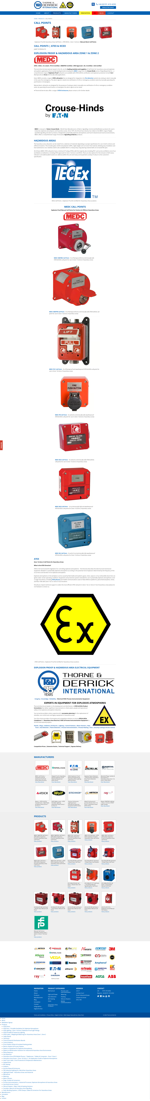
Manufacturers (71, 13)
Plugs (41, 725)
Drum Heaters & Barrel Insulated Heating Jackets (17, 1044)
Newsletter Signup (108, 7)
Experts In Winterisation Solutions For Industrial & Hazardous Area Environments (27, 1050)
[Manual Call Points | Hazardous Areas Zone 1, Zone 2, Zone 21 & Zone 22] (41, 922)
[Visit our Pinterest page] (109, 996)
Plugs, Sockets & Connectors (11, 1080)
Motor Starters (81, 725)
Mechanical (51, 991)
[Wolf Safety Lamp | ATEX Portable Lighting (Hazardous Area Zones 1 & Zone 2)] (59, 793)
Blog (102, 13)
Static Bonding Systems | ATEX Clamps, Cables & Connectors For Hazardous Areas (27, 1090)
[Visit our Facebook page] (101, 996)
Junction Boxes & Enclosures (11, 1068)
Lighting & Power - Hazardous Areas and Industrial (18, 1072)
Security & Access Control (10, 1084)
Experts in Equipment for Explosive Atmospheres (17, 1048)
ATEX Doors (6, 1026)
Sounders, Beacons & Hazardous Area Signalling (17, 1088)
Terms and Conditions (40, 1015)
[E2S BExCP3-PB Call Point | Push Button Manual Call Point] (58, 898)
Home (38, 13)
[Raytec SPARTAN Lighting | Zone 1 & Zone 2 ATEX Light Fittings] (108, 793)
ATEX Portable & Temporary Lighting (14, 1032)
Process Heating (83, 727)
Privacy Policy (50, 1015)
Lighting (61, 725)
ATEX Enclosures (63, 90)
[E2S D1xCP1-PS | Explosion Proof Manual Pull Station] (108, 898)
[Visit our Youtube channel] (106, 996)
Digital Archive (38, 1009)
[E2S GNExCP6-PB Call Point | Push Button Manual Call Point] (108, 875)
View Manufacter (39, 782)
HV (95, 13)
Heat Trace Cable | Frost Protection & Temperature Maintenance (22, 1060)
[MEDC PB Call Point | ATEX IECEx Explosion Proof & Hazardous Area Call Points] (92, 827)
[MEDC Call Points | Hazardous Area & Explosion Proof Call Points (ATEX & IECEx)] (42, 767)
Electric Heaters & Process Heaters (13, 1046)
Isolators (47, 725)
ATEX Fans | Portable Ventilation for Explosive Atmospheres (20, 1028)
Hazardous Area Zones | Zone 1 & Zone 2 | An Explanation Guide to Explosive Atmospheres (30, 1058)
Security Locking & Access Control (104, 727)
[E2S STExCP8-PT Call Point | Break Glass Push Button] (92, 852)
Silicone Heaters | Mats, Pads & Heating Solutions (18, 1086)
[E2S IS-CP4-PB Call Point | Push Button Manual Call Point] (92, 898)
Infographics (37, 1006)
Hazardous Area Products (53, 1005)
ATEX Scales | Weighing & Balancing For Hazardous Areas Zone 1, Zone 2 (24, 1034)
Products (57, 13)
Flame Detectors (8, 1052)
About (46, 13)
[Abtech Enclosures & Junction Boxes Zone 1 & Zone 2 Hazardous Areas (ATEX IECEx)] (91, 793)
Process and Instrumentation (66, 991)
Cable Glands (7, 1036)
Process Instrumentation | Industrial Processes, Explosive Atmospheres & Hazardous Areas (30, 1082)
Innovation (85, 13)
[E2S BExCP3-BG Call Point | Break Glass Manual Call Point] (41, 898)
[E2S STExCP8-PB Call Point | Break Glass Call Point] (108, 852)
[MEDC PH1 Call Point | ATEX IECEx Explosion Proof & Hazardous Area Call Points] (75, 827)
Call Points (6, 1038)
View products (38, 841)
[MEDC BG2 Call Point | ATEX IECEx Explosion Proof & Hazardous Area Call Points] (108, 827)
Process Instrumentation (69, 727)
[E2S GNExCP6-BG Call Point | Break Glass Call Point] (75, 875)
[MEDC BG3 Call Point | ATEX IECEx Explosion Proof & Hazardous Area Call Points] (41, 852)
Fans (91, 727)
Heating (63, 997)
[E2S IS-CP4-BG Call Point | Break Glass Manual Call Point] (75, 898)
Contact (110, 13)
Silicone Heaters (65, 999)
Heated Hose (7, 1062)
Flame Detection (55, 727)
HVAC (49, 1001)
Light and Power (53, 994)
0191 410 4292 (106, 991)
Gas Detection (44, 727)
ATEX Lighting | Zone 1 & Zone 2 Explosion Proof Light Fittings (21, 1030)
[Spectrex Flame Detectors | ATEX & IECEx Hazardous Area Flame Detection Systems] (91, 767)
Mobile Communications (66, 1001)
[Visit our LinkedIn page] (103, 996)
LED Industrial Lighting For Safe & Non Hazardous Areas (19, 1070)
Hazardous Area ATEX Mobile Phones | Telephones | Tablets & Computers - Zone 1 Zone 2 (29, 1056)
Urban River (81, 1015)
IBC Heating (51, 999)
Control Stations (70, 725)
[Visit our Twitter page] (98, 996)
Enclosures (54, 725)
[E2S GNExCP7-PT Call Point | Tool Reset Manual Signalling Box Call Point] (92, 875)
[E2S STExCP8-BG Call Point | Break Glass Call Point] (75, 852)
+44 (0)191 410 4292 (107, 4)
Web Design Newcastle (70, 1015)
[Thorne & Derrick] (54, 5)
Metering (63, 994)
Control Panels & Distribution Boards (14, 1040)
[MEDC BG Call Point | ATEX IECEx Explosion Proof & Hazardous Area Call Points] (58, 852)
